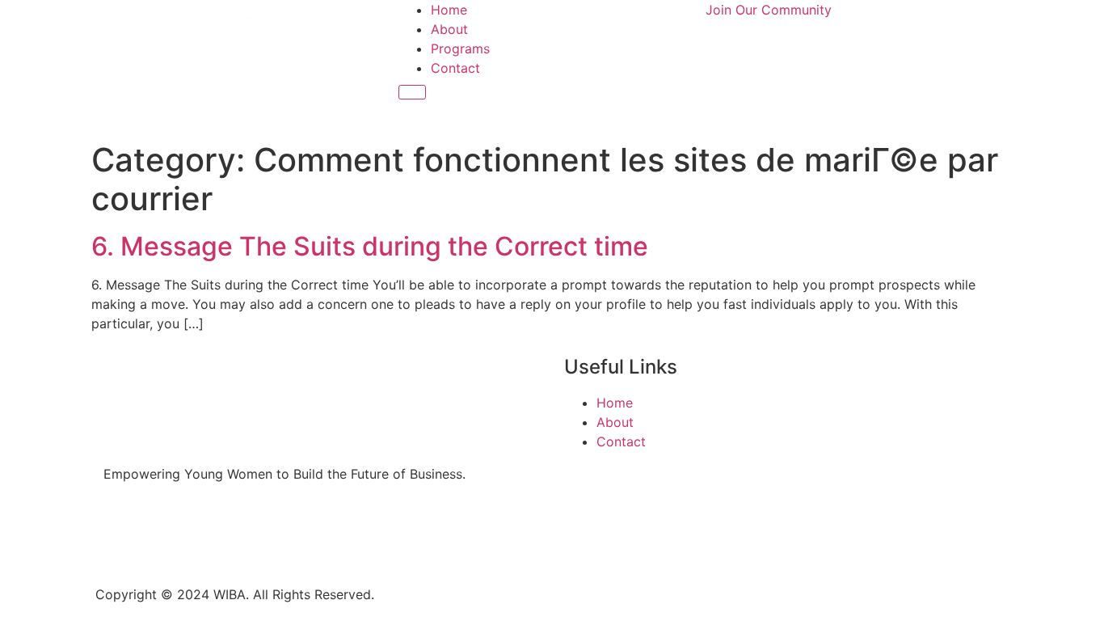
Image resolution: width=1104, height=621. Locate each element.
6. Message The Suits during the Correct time (369, 246)
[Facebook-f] (123, 531)
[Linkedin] (212, 531)
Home (449, 10)
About (449, 29)
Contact (455, 68)
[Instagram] (168, 531)
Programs (460, 48)
